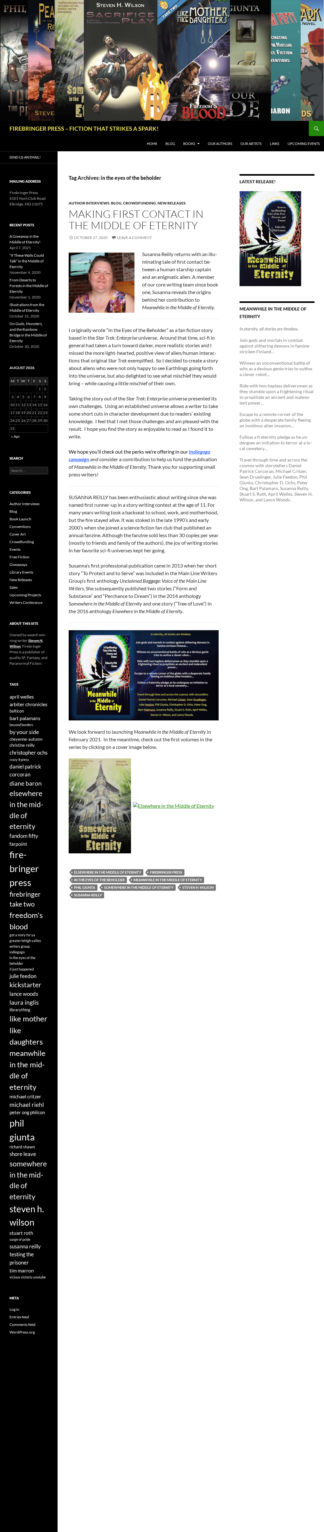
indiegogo (17, 952)
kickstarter (25, 985)
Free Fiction (19, 557)
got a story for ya (22, 935)
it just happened (21, 969)
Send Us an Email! (25, 157)
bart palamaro (24, 718)
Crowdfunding (139, 203)
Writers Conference (25, 602)
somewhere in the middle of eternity (138, 887)
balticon (16, 710)
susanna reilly (88, 895)
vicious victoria (21, 1277)
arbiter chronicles (28, 704)
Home (152, 143)
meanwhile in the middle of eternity (168, 880)
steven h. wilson (198, 887)
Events (15, 549)
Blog (170, 143)
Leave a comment (134, 237)
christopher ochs (28, 752)
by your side (24, 731)
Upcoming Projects (25, 595)
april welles (21, 697)
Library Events (21, 572)
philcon (37, 1112)
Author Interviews (89, 203)
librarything (19, 1009)
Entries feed (19, 1317)
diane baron (25, 783)
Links (274, 143)
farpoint (18, 844)
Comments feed (22, 1324)
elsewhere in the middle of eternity (107, 872)
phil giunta (84, 887)
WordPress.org (22, 1332)
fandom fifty (23, 835)
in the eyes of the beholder (99, 880)
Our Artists (251, 143)
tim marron (21, 1270)
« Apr (15, 436)
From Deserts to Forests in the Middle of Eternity (28, 286)
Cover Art (17, 534)
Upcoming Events (304, 143)
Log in (14, 1309)
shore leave (22, 1154)
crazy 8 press (19, 759)
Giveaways (18, 564)
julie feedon (22, 976)
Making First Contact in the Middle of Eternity (136, 219)
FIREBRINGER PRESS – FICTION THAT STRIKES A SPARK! (84, 128)
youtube (39, 1277)
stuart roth (21, 1233)
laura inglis (24, 1002)
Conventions (20, 526)
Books (189, 143)
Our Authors (220, 143)
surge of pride (19, 1239)
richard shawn (22, 1146)
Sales (13, 587)
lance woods (23, 993)
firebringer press (166, 872)
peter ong (19, 1112)
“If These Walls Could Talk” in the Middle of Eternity (26, 261)
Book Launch (20, 519)
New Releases (172, 203)
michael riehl (26, 1104)
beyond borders (21, 725)
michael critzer (25, 1096)
